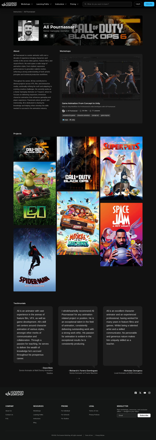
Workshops (25, 4)
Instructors (59, 4)
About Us (8, 411)
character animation (83, 115)
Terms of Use (93, 411)
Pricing (73, 4)
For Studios (65, 419)
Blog (34, 423)
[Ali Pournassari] (52, 36)
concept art (95, 115)
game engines (105, 115)
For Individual (65, 411)
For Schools (65, 415)
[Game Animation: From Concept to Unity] (101, 78)
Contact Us (9, 415)
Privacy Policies (94, 415)
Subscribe (149, 4)
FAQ (6, 419)
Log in (138, 4)
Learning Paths (42, 4)
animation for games (69, 115)
